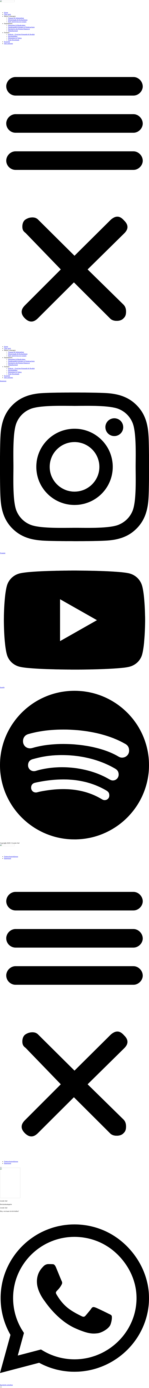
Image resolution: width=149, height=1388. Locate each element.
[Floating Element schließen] (1, 1167)
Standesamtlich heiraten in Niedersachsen (21, 27)
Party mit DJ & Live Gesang (17, 22)
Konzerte (7, 42)
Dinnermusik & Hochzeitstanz (17, 20)
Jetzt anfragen (8, 43)
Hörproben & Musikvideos (16, 25)
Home (6, 12)
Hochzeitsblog (12, 36)
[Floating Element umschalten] (1, 1387)
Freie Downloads (13, 40)
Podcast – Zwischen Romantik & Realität (21, 34)
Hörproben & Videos (15, 38)
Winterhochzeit (13, 31)
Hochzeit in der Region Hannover (19, 29)
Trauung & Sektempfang (16, 18)
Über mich (7, 14)
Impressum (7, 858)
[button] (74, 195)
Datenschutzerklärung (11, 856)
